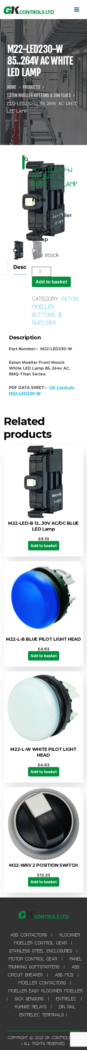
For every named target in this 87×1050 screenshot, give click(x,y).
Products (31, 87)
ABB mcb (65, 974)
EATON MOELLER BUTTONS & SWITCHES (39, 95)
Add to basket (51, 282)
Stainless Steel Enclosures (41, 950)
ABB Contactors (30, 934)
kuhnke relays (32, 1006)
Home (11, 87)
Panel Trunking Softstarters (45, 962)
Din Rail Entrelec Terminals (47, 1010)
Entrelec (67, 998)
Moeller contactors (43, 982)
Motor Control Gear (34, 958)
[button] (23, 162)
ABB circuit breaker (44, 970)
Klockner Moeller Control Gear (47, 938)
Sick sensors (30, 998)
